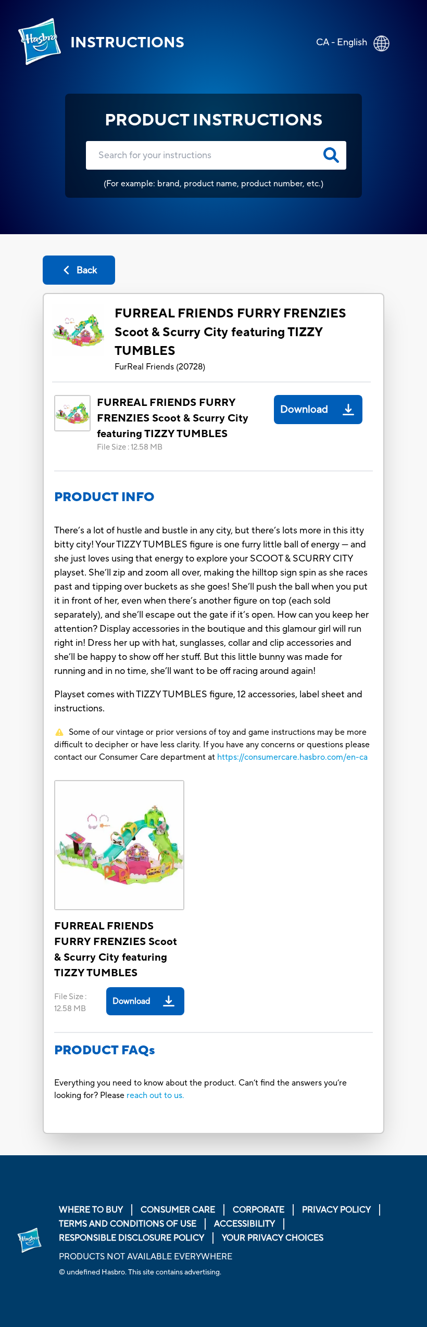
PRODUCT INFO (104, 497)
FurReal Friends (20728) (160, 367)
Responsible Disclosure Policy (131, 1238)
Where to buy (91, 1210)
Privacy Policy (336, 1210)
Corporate (258, 1210)
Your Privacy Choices (272, 1238)
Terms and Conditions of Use (127, 1224)
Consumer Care (178, 1210)
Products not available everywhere (145, 1257)
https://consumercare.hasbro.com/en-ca (292, 757)
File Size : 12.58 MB (129, 447)
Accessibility (244, 1224)
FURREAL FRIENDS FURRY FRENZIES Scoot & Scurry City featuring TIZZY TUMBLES (230, 332)
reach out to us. (155, 1095)
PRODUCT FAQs (104, 1050)
